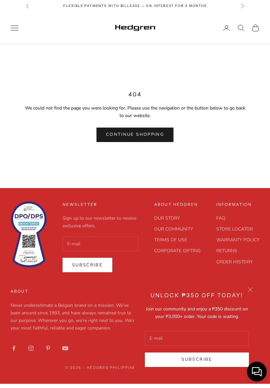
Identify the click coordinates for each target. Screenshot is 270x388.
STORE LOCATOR (234, 229)
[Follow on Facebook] (14, 348)
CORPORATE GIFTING (177, 251)
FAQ (221, 218)
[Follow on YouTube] (65, 348)
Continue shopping (135, 134)
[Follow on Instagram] (31, 348)
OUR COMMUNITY (173, 229)
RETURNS (226, 251)
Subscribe (196, 359)
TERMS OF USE (170, 240)
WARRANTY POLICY (237, 240)
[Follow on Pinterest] (48, 348)
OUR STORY (167, 218)
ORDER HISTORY (234, 262)
